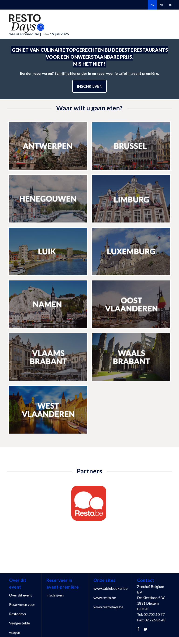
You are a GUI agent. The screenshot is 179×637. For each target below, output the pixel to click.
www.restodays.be (108, 607)
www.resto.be (104, 597)
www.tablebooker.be (110, 588)
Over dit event (20, 595)
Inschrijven (89, 86)
